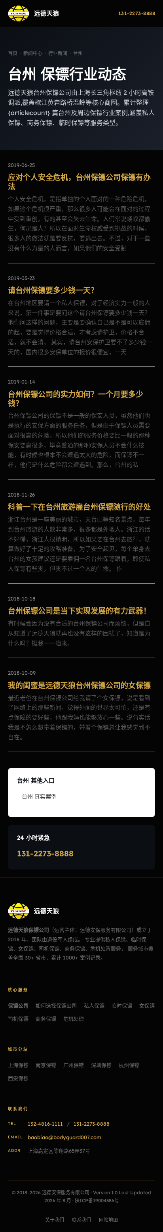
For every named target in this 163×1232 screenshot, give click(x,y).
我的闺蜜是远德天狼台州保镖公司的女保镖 (79, 685)
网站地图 (108, 1220)
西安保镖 (18, 1078)
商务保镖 (46, 1018)
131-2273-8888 (45, 853)
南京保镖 (46, 1065)
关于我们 (54, 1220)
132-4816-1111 (45, 1124)
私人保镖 (94, 1005)
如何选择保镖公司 (56, 1005)
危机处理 (73, 1018)
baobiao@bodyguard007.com (64, 1137)
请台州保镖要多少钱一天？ (53, 290)
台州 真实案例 (39, 796)
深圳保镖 (101, 1065)
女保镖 (147, 1005)
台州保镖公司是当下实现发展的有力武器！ (79, 611)
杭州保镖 (129, 1065)
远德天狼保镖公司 (28, 930)
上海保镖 (18, 1065)
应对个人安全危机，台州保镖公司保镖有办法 (79, 182)
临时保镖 (122, 1005)
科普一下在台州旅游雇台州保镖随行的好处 (79, 507)
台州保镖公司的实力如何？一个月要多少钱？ (75, 399)
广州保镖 (73, 1065)
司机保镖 (18, 1018)
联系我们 (81, 1220)
